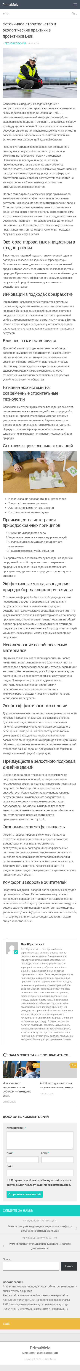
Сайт (10, 1166)
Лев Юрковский (15, 43)
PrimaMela (10, 4)
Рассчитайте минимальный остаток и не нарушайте (35, 1295)
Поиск (7, 1259)
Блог (6, 13)
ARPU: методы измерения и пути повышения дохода (35, 1304)
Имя (10, 1153)
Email (45, 1153)
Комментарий (16, 1127)
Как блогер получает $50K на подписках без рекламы (36, 1300)
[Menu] (75, 4)
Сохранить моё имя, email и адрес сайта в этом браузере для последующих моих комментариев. (39, 1182)
